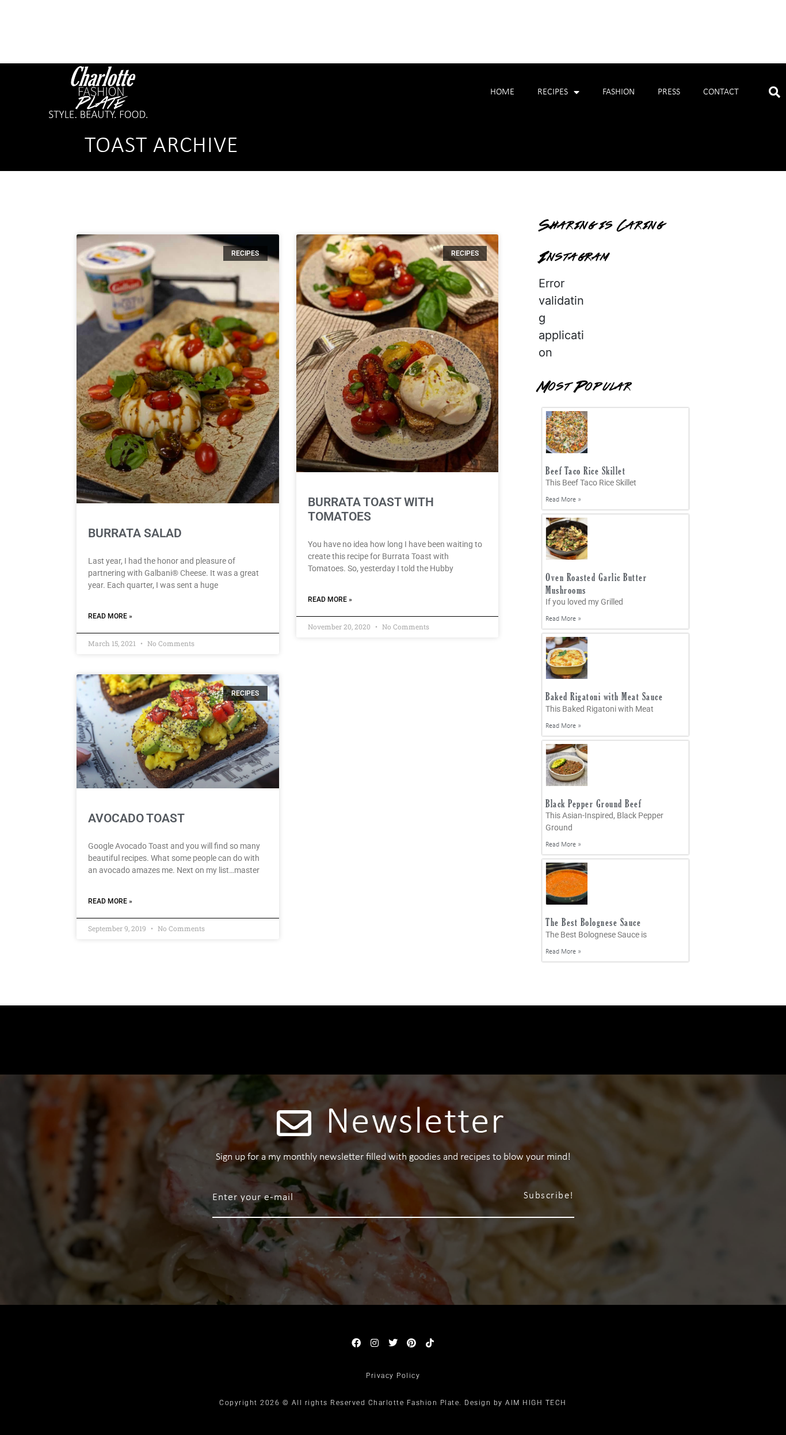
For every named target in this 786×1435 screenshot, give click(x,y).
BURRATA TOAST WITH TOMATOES (371, 509)
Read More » (110, 616)
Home (502, 92)
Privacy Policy (393, 1376)
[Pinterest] (411, 1343)
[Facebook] (356, 1343)
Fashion (618, 92)
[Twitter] (393, 1343)
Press (669, 92)
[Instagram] (374, 1343)
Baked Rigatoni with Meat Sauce (604, 696)
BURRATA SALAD (135, 533)
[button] (774, 92)
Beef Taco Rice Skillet (585, 471)
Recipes (552, 92)
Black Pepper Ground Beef (593, 804)
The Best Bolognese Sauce (593, 922)
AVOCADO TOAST (136, 818)
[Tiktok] (430, 1343)
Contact (721, 92)
